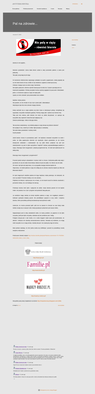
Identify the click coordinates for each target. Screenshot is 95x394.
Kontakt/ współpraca (42, 8)
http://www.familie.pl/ (38, 270)
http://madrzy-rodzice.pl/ (38, 296)
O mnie (52, 8)
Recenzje (60, 8)
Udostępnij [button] (75, 39)
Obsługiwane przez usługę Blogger (48, 390)
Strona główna (15, 8)
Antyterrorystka (20, 4)
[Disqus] (38, 325)
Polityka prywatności (28, 8)
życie (73, 47)
